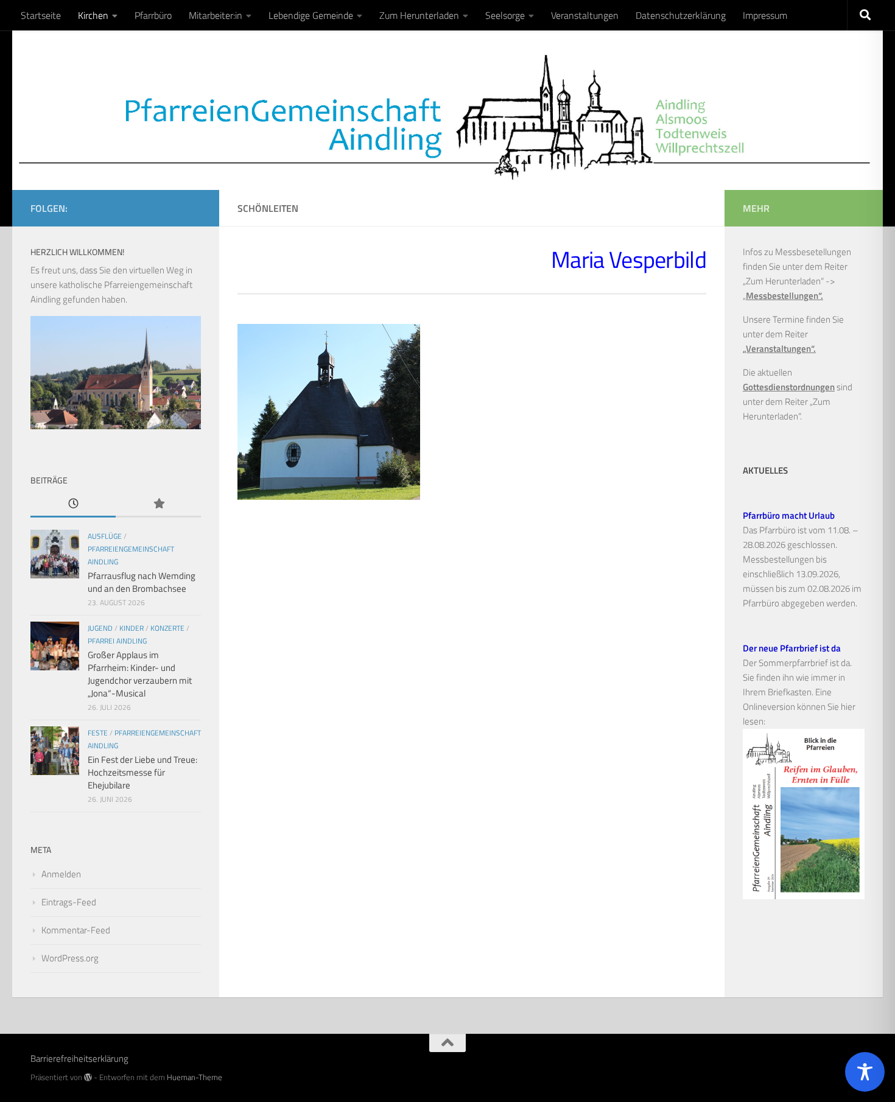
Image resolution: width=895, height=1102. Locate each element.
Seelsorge (505, 15)
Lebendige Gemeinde (310, 15)
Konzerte (167, 628)
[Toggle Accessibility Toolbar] (865, 1072)
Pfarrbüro (153, 15)
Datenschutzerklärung (681, 15)
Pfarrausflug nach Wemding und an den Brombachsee (141, 582)
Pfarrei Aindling (117, 641)
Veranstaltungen (585, 15)
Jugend (100, 628)
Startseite (41, 15)
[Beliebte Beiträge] (158, 504)
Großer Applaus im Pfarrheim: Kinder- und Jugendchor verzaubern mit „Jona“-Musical (140, 674)
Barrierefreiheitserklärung (79, 1058)
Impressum (765, 15)
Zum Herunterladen (419, 15)
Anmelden (61, 874)
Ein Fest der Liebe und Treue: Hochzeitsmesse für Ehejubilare (142, 772)
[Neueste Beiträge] (73, 504)
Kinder (131, 628)
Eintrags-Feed (68, 902)
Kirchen (93, 15)
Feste (98, 733)
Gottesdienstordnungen (789, 387)
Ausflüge (105, 536)
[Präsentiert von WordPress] (88, 1077)
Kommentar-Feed (75, 930)
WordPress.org (70, 958)
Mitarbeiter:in (215, 15)
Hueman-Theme (194, 1077)
